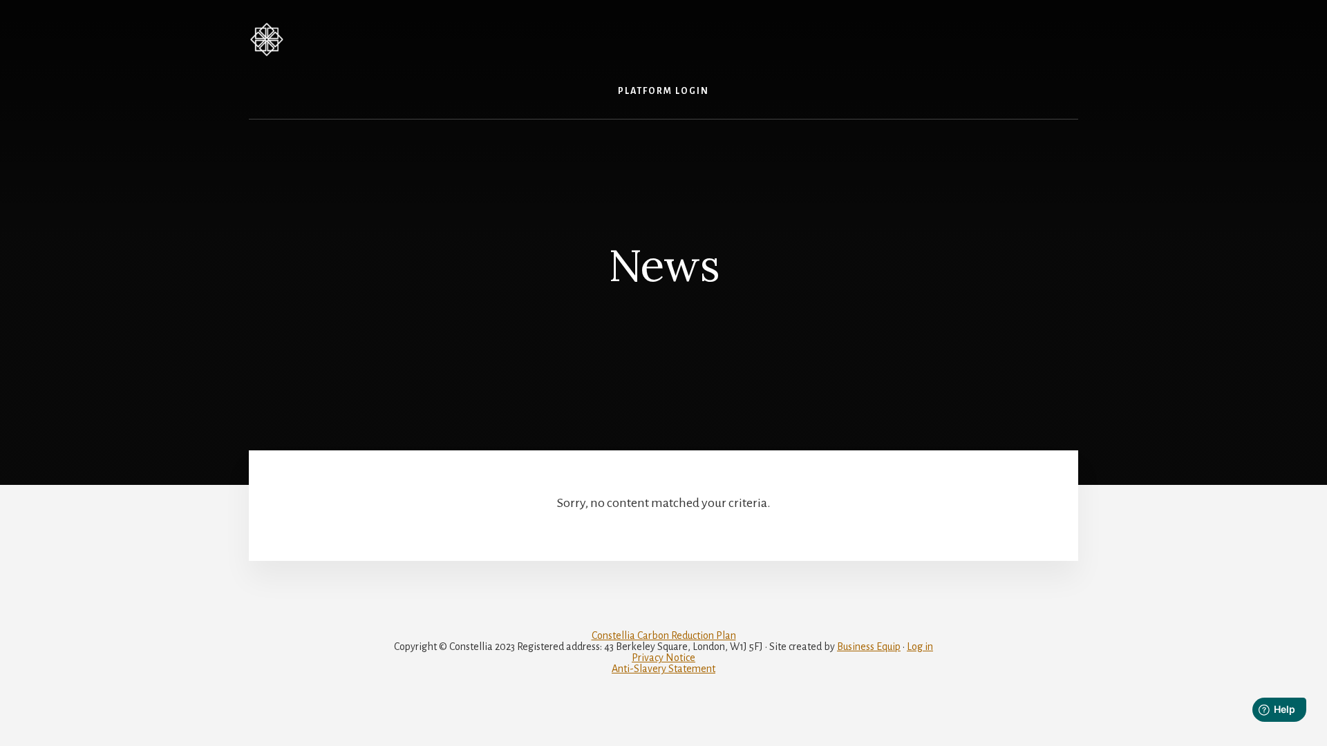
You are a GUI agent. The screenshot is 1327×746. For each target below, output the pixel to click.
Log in (920, 646)
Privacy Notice (663, 657)
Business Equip (869, 646)
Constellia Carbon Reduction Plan (664, 635)
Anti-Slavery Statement (663, 668)
